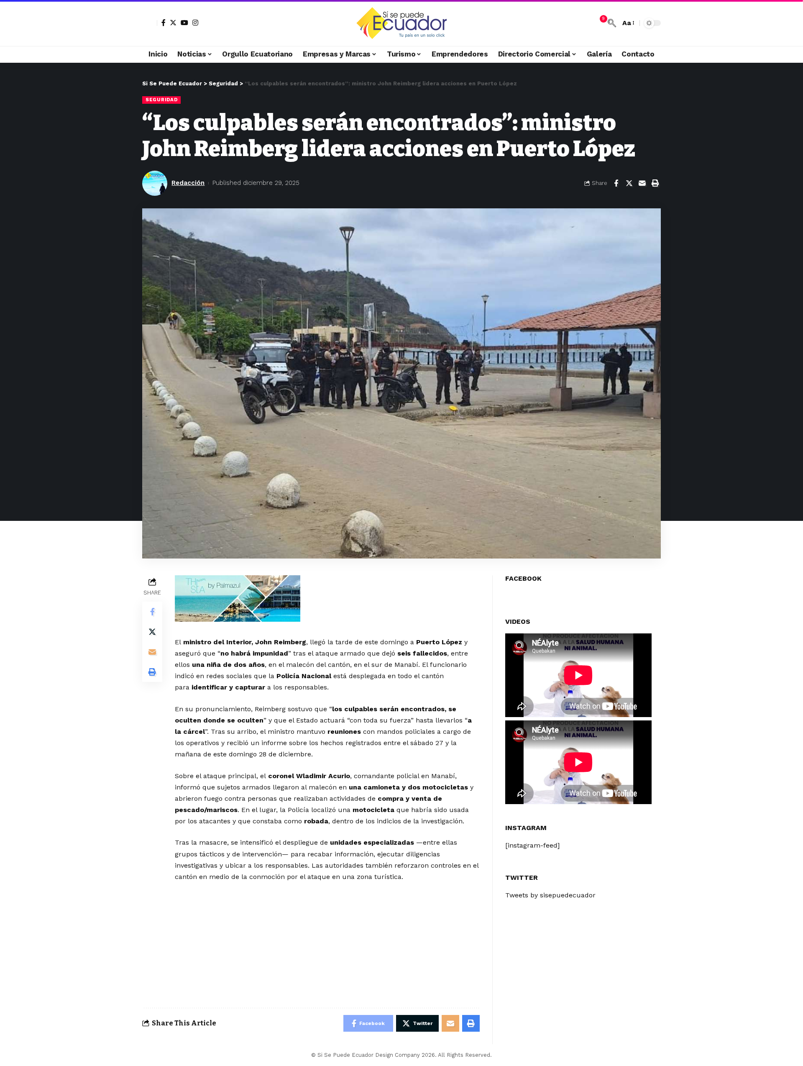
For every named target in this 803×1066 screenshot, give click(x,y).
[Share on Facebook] (616, 183)
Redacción (188, 183)
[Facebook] (163, 22)
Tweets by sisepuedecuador (550, 895)
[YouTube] (184, 22)
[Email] (642, 183)
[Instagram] (195, 22)
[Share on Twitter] (629, 183)
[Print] (655, 183)
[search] (612, 23)
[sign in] (149, 23)
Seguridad (161, 99)
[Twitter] (173, 22)
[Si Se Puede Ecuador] (401, 23)
